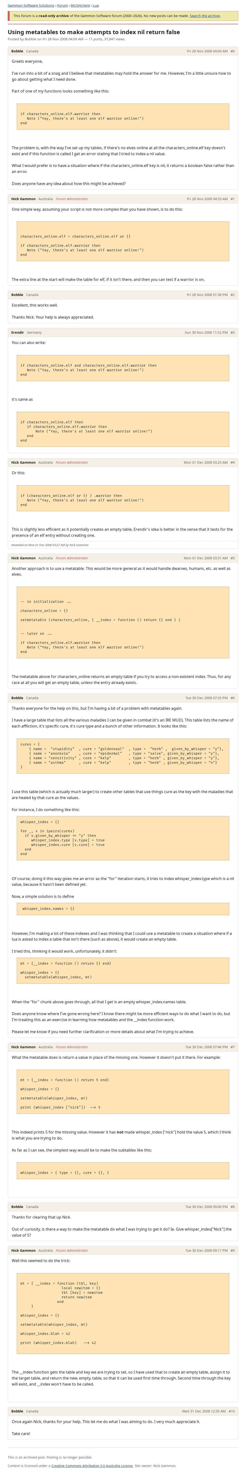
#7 (233, 1047)
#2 (233, 294)
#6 (233, 698)
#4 (233, 462)
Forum (62, 5)
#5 (233, 558)
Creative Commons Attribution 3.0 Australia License (92, 1465)
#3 (233, 332)
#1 (233, 199)
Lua (96, 5)
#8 (233, 1206)
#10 (232, 1411)
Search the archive (205, 15)
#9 (233, 1250)
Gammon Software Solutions (31, 5)
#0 (233, 51)
